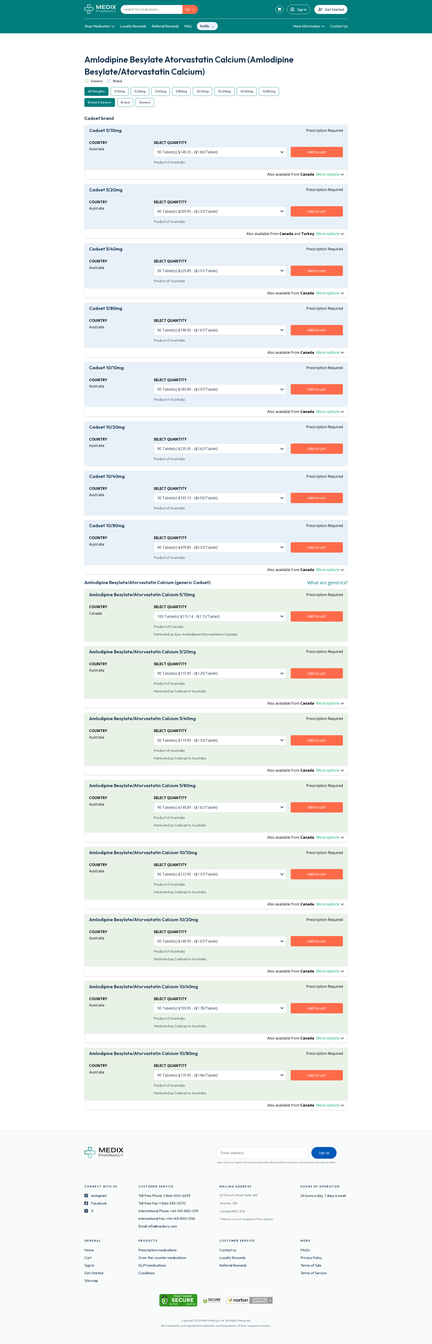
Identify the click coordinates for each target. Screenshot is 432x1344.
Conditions (146, 1273)
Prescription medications (157, 1250)
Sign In (89, 1265)
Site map (91, 1280)
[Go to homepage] (100, 9)
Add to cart (317, 152)
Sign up (324, 1153)
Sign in (302, 9)
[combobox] (151, 9)
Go (187, 9)
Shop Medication (97, 26)
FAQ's (305, 1250)
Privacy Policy (311, 1257)
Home (89, 1250)
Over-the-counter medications (162, 1257)
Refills (204, 26)
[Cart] (279, 9)
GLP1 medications (152, 1265)
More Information (306, 26)
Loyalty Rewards (133, 26)
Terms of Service (313, 1273)
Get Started (334, 9)
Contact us (227, 1250)
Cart (88, 1257)
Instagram (99, 1195)
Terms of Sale (311, 1265)
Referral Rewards (165, 26)
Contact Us (339, 26)
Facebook (99, 1203)
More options (328, 174)
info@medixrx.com (162, 1226)
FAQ (187, 26)
